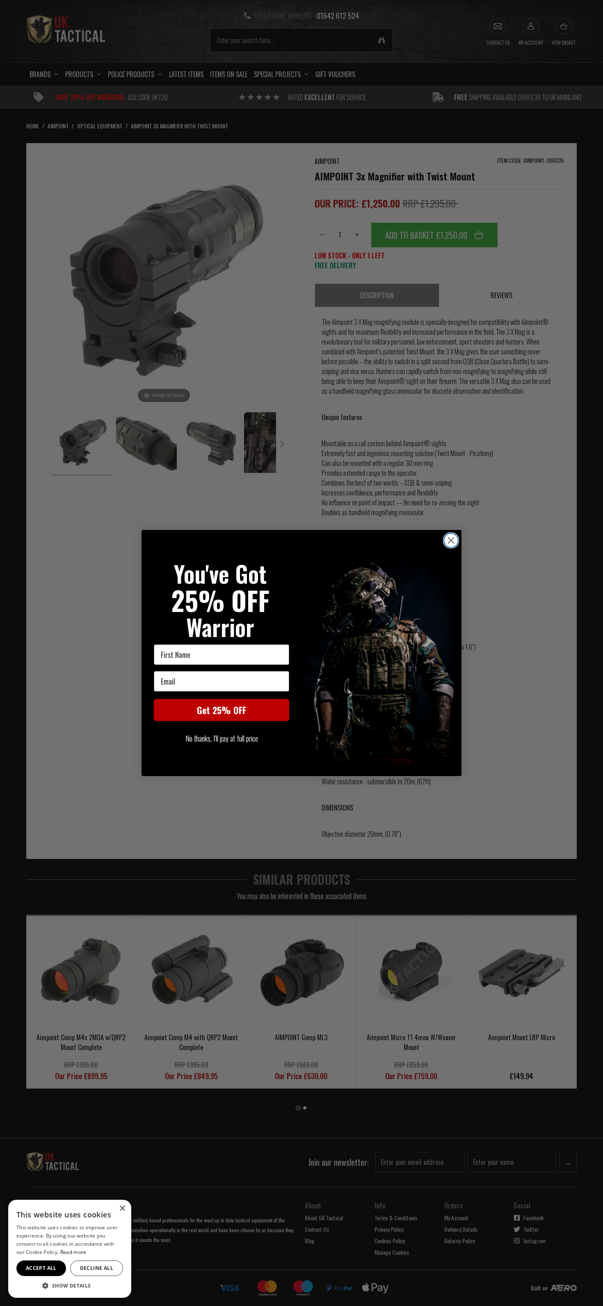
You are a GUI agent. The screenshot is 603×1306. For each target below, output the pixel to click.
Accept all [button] (41, 1268)
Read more (73, 1252)
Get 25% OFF (221, 710)
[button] (69, 1285)
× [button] (122, 1209)
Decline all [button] (96, 1268)
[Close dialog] (451, 540)
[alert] (69, 1249)
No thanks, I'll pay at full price (221, 738)
